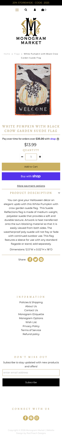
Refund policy (31, 334)
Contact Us (31, 310)
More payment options (31, 185)
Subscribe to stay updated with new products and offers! (31, 364)
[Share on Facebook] (29, 259)
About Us (31, 306)
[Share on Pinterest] (41, 259)
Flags (17, 54)
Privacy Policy (31, 326)
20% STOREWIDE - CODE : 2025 (31, 2)
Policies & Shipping (31, 302)
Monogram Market (35, 430)
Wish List (31, 322)
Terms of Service (31, 330)
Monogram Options (31, 318)
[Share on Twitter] (35, 259)
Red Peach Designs (36, 433)
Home (7, 54)
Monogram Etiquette (31, 314)
